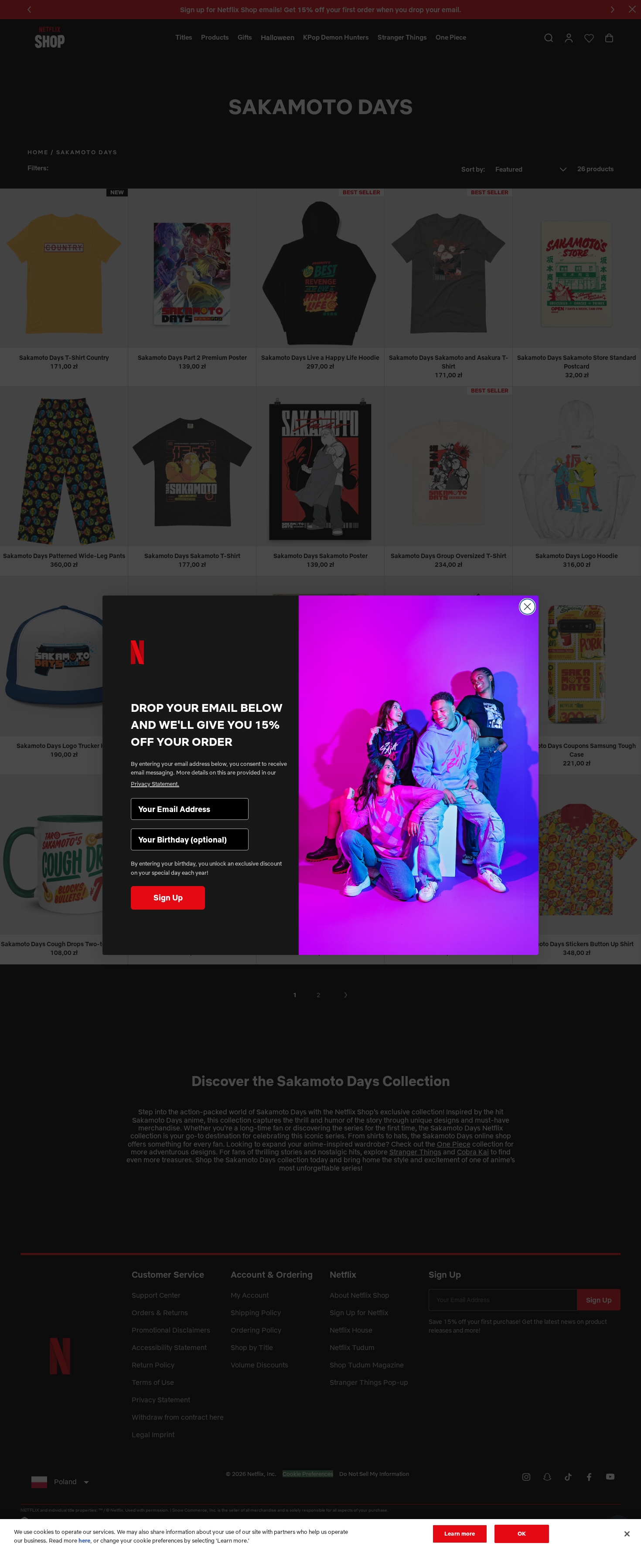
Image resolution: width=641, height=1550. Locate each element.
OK (522, 1533)
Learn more (459, 1533)
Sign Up (168, 898)
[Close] (627, 1533)
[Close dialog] (527, 606)
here (84, 1540)
